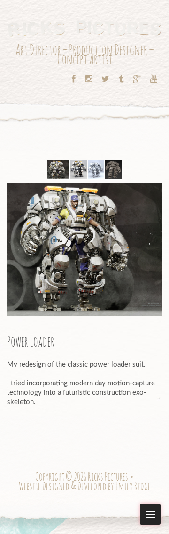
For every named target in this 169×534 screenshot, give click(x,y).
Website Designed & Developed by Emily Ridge (85, 487)
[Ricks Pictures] (84, 28)
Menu (150, 514)
